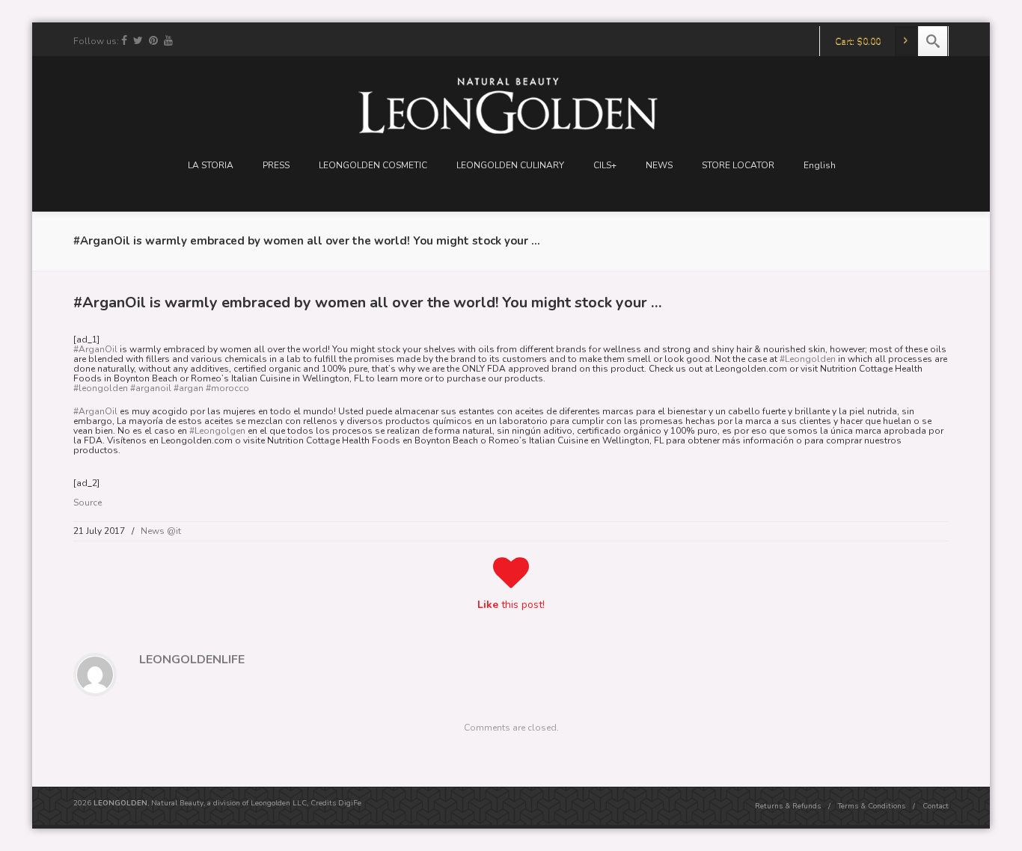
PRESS (276, 165)
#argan (189, 388)
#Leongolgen (217, 431)
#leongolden (100, 388)
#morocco (227, 388)
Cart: (858, 41)
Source (87, 503)
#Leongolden (808, 359)
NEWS (659, 165)
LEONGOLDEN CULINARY (510, 165)
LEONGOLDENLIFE (192, 659)
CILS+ (604, 165)
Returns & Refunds (788, 806)
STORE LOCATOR (738, 165)
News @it (161, 531)
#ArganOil (95, 349)
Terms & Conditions (871, 806)
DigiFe (349, 803)
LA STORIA (210, 165)
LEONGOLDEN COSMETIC (373, 165)
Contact (935, 806)
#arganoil (150, 388)
